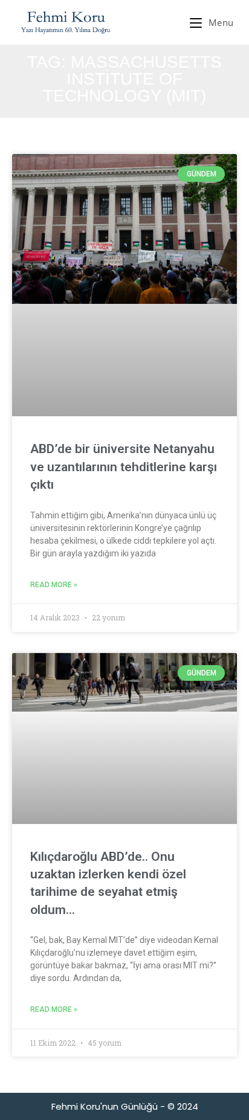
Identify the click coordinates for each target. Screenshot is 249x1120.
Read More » (53, 585)
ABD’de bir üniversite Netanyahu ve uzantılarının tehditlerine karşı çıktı (123, 467)
